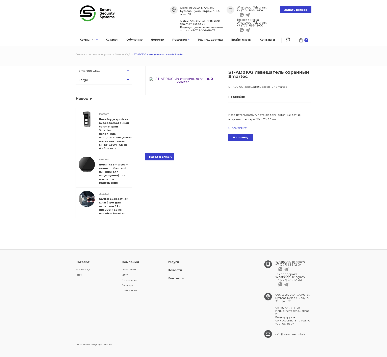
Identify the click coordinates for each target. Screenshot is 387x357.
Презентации (129, 280)
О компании (129, 269)
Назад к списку (160, 156)
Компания (87, 39)
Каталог (112, 39)
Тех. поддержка (210, 39)
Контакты (267, 39)
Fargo (83, 80)
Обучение (134, 39)
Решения (179, 39)
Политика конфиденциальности (94, 344)
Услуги (125, 274)
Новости (157, 39)
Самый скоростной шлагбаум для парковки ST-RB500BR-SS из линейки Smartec (113, 206)
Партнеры (127, 285)
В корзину (240, 137)
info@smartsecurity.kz (291, 334)
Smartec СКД (89, 71)
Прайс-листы (241, 39)
